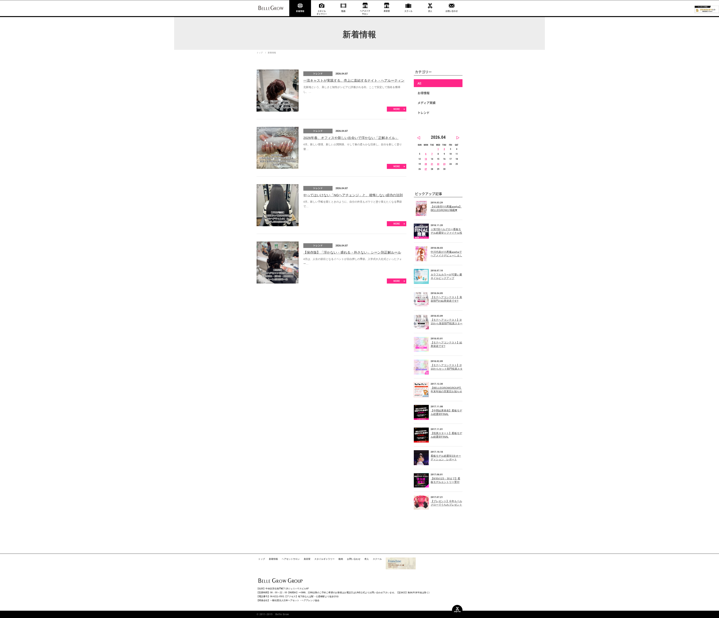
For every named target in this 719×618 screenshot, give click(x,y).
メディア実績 (427, 102)
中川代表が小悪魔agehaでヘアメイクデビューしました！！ (446, 255)
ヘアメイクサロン (365, 12)
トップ (260, 53)
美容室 (387, 11)
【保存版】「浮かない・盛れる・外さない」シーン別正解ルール (352, 252)
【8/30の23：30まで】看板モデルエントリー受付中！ (445, 482)
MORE (396, 109)
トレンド (318, 73)
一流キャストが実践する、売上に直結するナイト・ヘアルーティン (353, 80)
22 (438, 164)
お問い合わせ (451, 11)
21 (432, 164)
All (419, 83)
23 (444, 164)
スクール (408, 11)
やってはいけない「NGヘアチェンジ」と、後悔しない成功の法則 (353, 195)
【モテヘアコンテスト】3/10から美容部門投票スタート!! (446, 323)
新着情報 (300, 11)
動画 (343, 11)
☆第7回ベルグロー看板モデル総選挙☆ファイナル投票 (446, 233)
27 (426, 169)
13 (426, 159)
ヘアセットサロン (291, 559)
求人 (430, 11)
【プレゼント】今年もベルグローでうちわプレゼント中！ (446, 505)
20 (426, 164)
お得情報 (424, 93)
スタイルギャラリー (322, 13)
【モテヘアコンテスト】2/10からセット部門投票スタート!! (446, 369)
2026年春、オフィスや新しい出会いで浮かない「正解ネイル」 (350, 138)
